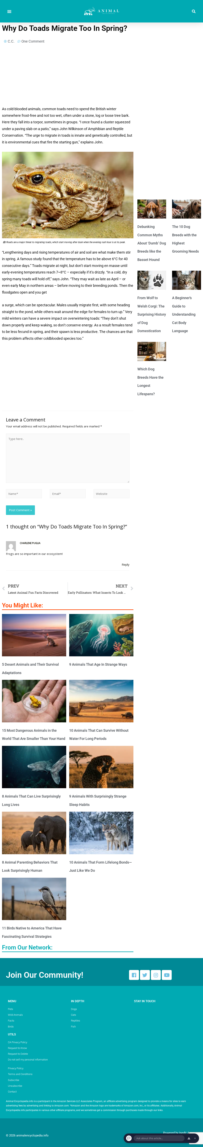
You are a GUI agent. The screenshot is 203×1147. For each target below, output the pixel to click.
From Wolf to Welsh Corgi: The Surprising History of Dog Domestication (151, 314)
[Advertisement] (67, 76)
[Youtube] (167, 975)
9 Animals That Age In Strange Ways (98, 664)
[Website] (111, 494)
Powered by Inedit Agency (180, 1133)
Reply (125, 564)
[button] (9, 11)
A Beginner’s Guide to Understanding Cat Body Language (183, 314)
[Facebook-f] (134, 975)
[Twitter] (145, 975)
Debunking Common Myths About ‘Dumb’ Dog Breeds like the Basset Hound (151, 243)
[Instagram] (156, 975)
